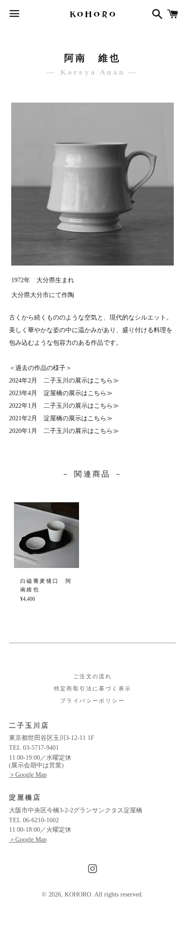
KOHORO (78, 894)
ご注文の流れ (92, 676)
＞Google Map (28, 774)
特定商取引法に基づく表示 (93, 688)
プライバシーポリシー (92, 701)
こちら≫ (106, 380)
